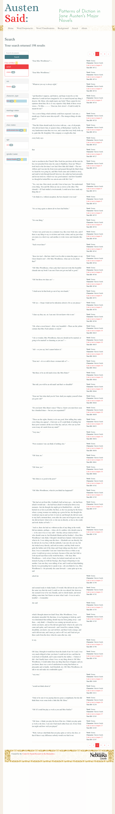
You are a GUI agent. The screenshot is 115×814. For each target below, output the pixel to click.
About (84, 28)
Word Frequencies (25, 28)
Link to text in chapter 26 (94, 702)
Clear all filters (11, 62)
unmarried (10, 115)
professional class (13, 130)
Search (75, 28)
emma (9, 72)
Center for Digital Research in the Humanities (38, 754)
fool (8, 101)
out (8, 145)
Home (10, 28)
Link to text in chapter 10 (94, 330)
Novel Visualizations (45, 28)
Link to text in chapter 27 (94, 714)
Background (63, 28)
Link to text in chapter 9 (94, 65)
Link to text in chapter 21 (94, 495)
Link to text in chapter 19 (94, 483)
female (9, 86)
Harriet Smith (11, 159)
